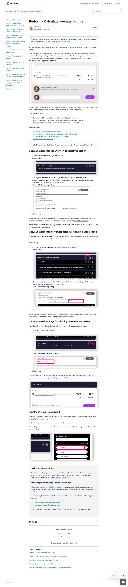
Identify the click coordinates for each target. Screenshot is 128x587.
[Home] (12, 3)
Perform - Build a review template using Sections (14, 37)
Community (95, 3)
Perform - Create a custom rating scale (15, 51)
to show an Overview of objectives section (47, 132)
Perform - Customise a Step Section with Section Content (15, 44)
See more (9, 89)
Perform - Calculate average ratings (15, 57)
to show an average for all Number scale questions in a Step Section (55, 134)
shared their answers (81, 221)
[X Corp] (33, 522)
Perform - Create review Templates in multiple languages (14, 83)
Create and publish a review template (47, 503)
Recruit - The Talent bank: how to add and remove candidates (50, 568)
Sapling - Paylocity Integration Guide (41, 564)
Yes (59, 533)
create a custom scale (56, 182)
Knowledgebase (85, 3)
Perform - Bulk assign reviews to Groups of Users (15, 24)
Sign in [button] (117, 3)
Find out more (65, 41)
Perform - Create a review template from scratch (15, 31)
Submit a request (107, 3)
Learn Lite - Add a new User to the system (43, 560)
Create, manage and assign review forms (30, 11)
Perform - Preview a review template (15, 63)
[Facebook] (30, 522)
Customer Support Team (68, 509)
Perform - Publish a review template (15, 69)
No (69, 533)
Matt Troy (37, 27)
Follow (95, 27)
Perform (15, 11)
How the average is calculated (43, 139)
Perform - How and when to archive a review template (15, 76)
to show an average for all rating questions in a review (51, 136)
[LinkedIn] (36, 522)
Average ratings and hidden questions (47, 505)
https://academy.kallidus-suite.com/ (50, 487)
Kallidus (8, 11)
